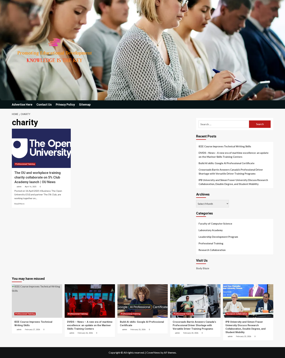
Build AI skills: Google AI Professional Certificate (226, 163)
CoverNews (153, 352)
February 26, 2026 (85, 333)
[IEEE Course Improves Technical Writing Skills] (37, 301)
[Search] (271, 104)
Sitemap (85, 104)
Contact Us (44, 104)
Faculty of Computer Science (215, 223)
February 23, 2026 (243, 336)
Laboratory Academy (211, 230)
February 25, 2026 (137, 329)
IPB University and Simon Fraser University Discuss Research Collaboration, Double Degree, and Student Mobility (233, 182)
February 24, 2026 (190, 333)
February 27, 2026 (32, 329)
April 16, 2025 (30, 187)
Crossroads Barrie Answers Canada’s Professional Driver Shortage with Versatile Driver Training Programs (231, 171)
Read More (19, 203)
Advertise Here (22, 104)
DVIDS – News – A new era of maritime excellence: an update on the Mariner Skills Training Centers (234, 154)
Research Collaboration (212, 249)
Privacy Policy (65, 104)
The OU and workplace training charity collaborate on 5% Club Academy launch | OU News (37, 177)
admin (19, 187)
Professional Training (25, 164)
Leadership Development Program (218, 236)
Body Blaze (202, 268)
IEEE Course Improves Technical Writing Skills (225, 146)
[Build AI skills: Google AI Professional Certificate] (142, 301)
